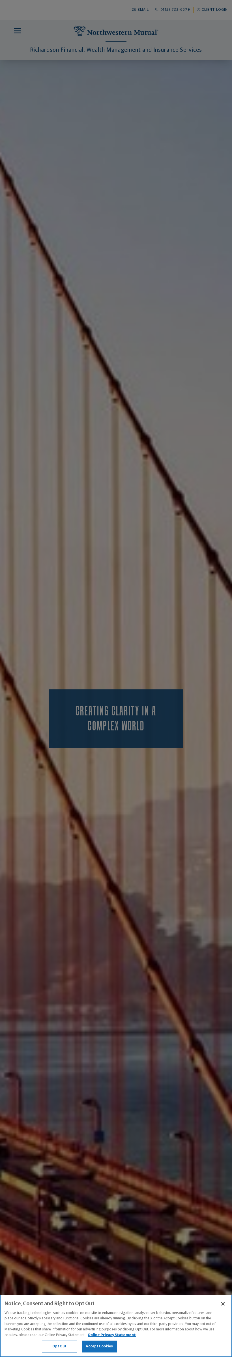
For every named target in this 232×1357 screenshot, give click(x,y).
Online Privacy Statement (112, 1335)
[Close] (223, 1304)
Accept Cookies (99, 1346)
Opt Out (59, 1346)
